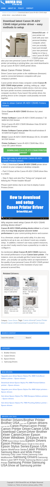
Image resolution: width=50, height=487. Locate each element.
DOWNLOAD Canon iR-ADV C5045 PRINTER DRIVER (27, 151)
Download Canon (25, 323)
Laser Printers (37, 449)
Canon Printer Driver (16, 429)
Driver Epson (30, 434)
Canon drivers (29, 320)
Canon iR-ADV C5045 (27, 103)
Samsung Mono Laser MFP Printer (24, 458)
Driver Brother (37, 431)
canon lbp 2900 (5, 426)
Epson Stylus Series (15, 446)
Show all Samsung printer (24, 465)
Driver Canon (39, 323)
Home (4, 12)
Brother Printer (34, 420)
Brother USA (10, 423)
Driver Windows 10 (15, 437)
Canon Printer (37, 425)
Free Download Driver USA (13, 2)
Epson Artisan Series (16, 441)
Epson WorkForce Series (14, 449)
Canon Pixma (19, 425)
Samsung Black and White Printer (21, 452)
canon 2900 (23, 423)
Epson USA (38, 446)
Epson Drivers (9, 359)
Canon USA (12, 323)
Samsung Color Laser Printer (14, 454)
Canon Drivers (12, 12)
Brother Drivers (10, 353)
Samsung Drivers (10, 362)
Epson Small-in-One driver (32, 444)
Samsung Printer (19, 462)
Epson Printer (11, 443)
